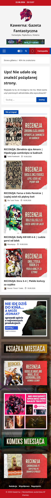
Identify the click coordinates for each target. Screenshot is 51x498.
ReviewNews (27, 492)
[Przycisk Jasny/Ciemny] (20, 51)
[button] (4, 51)
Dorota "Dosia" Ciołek (15, 288)
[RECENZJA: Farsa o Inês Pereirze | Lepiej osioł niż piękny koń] (25, 175)
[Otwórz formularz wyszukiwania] (26, 51)
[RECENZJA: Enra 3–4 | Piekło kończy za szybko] (25, 262)
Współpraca (24, 486)
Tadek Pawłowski (13, 156)
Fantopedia (43, 51)
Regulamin (36, 486)
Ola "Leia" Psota (13, 200)
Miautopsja (11, 244)
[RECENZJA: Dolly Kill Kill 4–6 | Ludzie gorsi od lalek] (25, 218)
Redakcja (13, 486)
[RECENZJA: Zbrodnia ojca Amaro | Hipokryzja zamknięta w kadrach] (25, 131)
